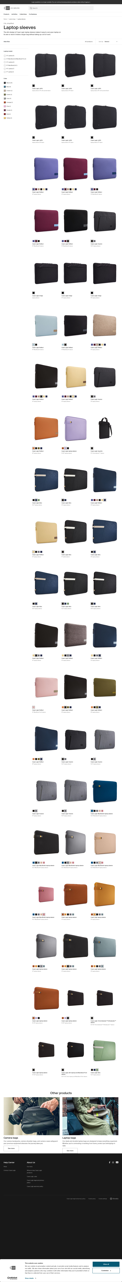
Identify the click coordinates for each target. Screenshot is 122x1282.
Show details (29, 1278)
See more (13, 1149)
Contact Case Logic (10, 1170)
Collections (23, 14)
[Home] (16, 8)
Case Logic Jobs (32, 1176)
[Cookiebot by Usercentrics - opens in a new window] (12, 1278)
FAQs (5, 1166)
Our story (30, 1166)
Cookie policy (92, 1198)
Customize (105, 1270)
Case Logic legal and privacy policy (76, 1198)
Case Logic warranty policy (35, 1186)
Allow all (106, 1264)
